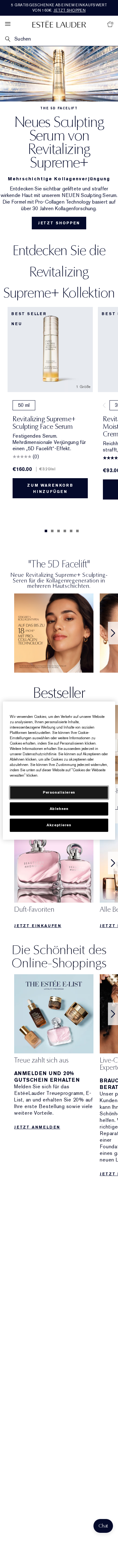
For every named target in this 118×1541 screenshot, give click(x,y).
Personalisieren (59, 792)
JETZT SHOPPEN (59, 223)
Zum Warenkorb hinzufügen (50, 488)
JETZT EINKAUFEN (37, 925)
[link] (54, 633)
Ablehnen (59, 808)
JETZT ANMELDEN (37, 1127)
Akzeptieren (59, 825)
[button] (103, 1526)
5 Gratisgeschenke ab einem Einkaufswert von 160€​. (59, 8)
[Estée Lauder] (59, 24)
